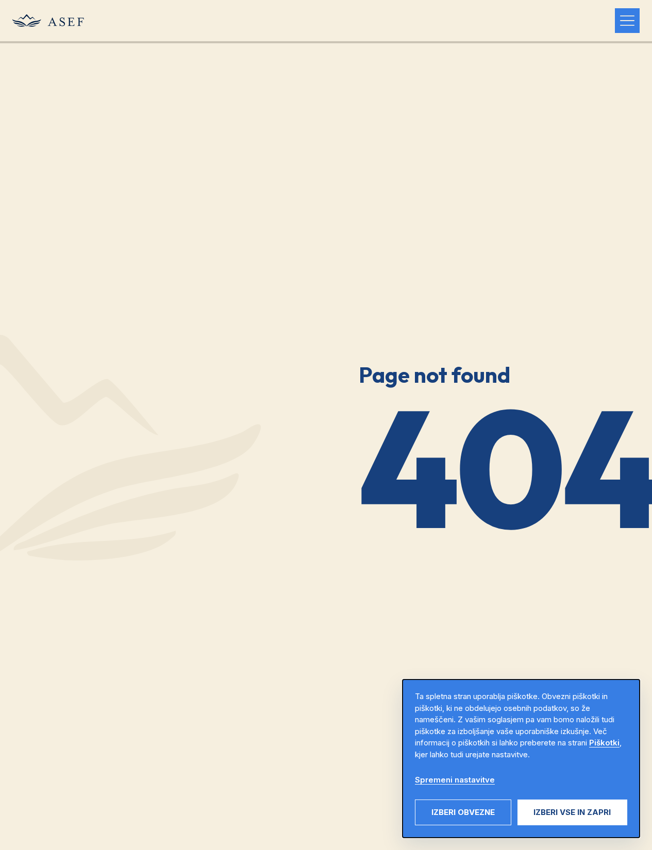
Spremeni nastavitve (455, 780)
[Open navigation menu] (627, 20)
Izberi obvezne (463, 812)
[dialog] (521, 758)
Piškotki (604, 742)
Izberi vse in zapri (572, 812)
